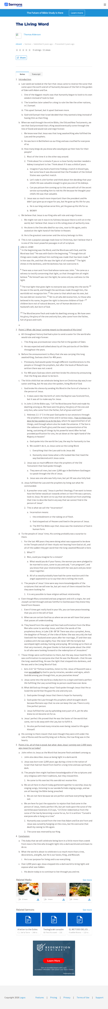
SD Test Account (50, 932)
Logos (22, 997)
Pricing (53, 997)
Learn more (77, 12)
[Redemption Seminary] (54, 958)
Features (39, 997)
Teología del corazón (53, 929)
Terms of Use (83, 997)
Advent (19, 44)
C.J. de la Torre (24, 932)
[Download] (38, 899)
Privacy (66, 997)
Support (100, 997)
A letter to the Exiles (28, 929)
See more (87, 879)
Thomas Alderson (32, 34)
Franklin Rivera (75, 932)
